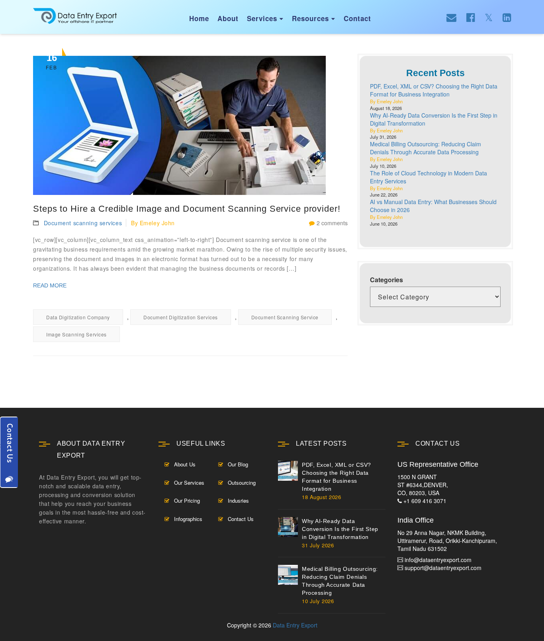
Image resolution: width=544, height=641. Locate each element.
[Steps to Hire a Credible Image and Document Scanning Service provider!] (190, 125)
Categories (386, 279)
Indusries (238, 500)
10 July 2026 (318, 601)
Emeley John (157, 223)
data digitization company (78, 317)
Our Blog (238, 464)
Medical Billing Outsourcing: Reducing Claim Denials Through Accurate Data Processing (425, 148)
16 (51, 61)
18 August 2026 (321, 497)
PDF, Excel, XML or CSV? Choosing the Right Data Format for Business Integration (433, 90)
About (228, 18)
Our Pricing (187, 500)
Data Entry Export (295, 625)
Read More (50, 285)
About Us (185, 464)
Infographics (188, 519)
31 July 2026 (318, 545)
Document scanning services (83, 223)
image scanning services (76, 334)
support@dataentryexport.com (443, 568)
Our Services (189, 482)
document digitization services (180, 317)
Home (199, 18)
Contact (357, 18)
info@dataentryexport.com (438, 560)
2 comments (332, 223)
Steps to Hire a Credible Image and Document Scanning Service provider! (186, 209)
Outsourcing (242, 482)
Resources (313, 18)
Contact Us (241, 519)
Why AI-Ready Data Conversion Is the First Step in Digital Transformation (340, 529)
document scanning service (285, 317)
